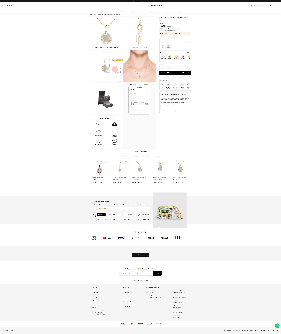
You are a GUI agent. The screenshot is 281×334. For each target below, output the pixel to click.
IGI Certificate (126, 306)
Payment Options (150, 295)
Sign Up (157, 273)
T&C (271, 330)
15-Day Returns (95, 290)
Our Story (125, 290)
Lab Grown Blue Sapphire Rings (181, 295)
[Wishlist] (274, 5)
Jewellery (95, 14)
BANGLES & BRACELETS (136, 11)
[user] (271, 5)
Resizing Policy (95, 292)
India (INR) (10, 330)
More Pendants (156, 156)
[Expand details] (175, 111)
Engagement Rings (178, 307)
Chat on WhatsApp (98, 310)
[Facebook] (138, 280)
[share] (162, 23)
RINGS (101, 11)
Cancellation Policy (97, 295)
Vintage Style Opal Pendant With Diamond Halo (159, 178)
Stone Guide (187, 42)
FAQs (93, 300)
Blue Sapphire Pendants (179, 297)
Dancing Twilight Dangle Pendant (97, 178)
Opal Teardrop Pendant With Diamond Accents (119, 178)
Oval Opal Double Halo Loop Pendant (179, 178)
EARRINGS (111, 11)
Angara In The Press (128, 295)
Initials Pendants (177, 310)
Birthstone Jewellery (178, 312)
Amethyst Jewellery (178, 302)
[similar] (165, 23)
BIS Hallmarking (127, 304)
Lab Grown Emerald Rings (180, 292)
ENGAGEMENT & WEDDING (154, 11)
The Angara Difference (151, 290)
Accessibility (258, 330)
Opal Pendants (136, 156)
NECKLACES (122, 11)
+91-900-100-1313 (8, 5)
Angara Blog (126, 292)
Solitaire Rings (176, 317)
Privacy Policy (265, 330)
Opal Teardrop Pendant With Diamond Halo (139, 178)
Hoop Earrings (177, 315)
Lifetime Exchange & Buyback (153, 297)
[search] (252, 5)
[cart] (278, 5)
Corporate (275, 330)
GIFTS (179, 11)
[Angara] (156, 5)
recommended (125, 156)
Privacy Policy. (151, 277)
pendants (99, 14)
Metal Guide (187, 52)
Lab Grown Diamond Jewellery (181, 300)
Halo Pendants (146, 156)
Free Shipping (149, 292)
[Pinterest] (144, 280)
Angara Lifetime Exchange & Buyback (140, 1)
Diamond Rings (177, 290)
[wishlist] (160, 23)
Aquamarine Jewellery (179, 305)
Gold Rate (148, 300)
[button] (106, 33)
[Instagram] (147, 280)
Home (91, 14)
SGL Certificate (126, 309)
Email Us (95, 307)
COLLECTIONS (169, 11)
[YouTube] (141, 280)
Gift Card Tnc (95, 302)
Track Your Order (96, 297)
